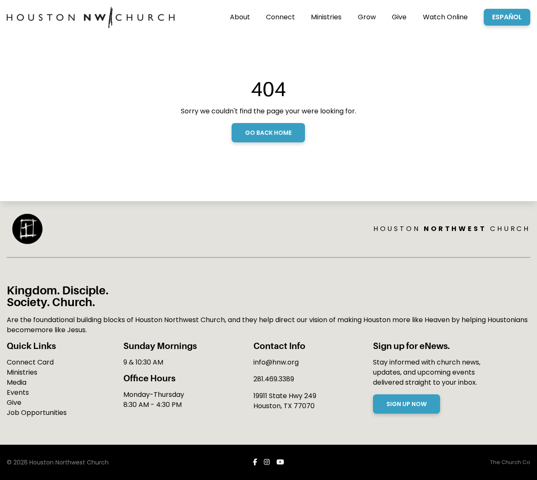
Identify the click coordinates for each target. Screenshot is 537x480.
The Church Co (510, 462)
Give (14, 402)
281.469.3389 (273, 379)
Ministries (22, 372)
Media (16, 382)
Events (18, 392)
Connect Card (30, 362)
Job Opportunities (37, 412)
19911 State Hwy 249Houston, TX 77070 (284, 401)
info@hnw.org (276, 362)
